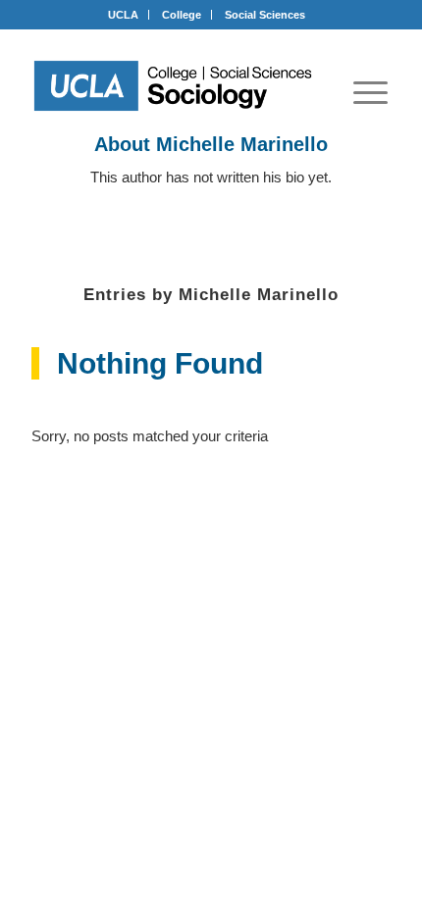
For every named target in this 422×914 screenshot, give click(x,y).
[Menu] (370, 92)
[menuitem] (370, 92)
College (181, 15)
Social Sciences (265, 15)
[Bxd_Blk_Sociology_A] (173, 85)
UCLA (123, 15)
